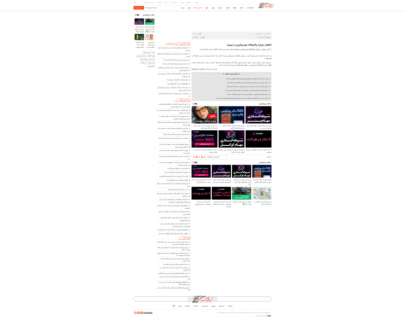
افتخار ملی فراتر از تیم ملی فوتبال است (177, 180)
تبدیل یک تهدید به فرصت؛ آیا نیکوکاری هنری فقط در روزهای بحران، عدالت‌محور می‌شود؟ (174, 105)
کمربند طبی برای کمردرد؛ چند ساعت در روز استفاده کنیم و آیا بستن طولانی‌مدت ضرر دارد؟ (173, 243)
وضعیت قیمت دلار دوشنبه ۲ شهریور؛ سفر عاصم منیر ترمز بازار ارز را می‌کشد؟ (174, 163)
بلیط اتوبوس (151, 66)
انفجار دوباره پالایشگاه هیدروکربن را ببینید (249, 45)
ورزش (213, 8)
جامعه (241, 8)
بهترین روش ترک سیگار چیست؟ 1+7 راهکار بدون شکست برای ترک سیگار (173, 248)
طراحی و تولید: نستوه (261, 316)
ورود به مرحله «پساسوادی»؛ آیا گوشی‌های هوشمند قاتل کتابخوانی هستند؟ (247, 79)
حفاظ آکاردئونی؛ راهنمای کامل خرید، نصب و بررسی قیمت (175, 277)
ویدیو (182, 8)
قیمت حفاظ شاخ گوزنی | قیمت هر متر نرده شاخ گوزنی (173, 273)
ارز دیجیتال (143, 63)
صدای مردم (174, 2)
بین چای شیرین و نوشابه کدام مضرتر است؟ (175, 60)
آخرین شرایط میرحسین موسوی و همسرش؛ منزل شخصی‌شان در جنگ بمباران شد (175, 225)
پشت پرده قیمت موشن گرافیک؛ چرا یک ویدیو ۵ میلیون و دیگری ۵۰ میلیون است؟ (173, 254)
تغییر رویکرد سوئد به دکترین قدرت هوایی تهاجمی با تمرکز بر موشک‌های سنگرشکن (174, 117)
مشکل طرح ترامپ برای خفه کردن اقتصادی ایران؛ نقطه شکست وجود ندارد (247, 82)
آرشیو (153, 2)
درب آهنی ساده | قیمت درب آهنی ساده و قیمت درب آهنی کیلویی (174, 269)
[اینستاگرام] (141, 312)
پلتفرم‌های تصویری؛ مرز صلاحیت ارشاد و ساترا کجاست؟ (172, 230)
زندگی (189, 8)
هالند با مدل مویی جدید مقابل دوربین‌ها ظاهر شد (173, 176)
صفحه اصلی (267, 34)
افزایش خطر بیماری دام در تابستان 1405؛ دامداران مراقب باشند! (175, 260)
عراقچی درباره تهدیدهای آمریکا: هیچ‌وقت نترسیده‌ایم (173, 233)
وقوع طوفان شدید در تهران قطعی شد (177, 84)
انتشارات (159, 2)
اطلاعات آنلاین (266, 5)
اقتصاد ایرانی (143, 59)
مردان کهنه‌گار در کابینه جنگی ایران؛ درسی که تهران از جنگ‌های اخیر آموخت (247, 86)
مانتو (153, 52)
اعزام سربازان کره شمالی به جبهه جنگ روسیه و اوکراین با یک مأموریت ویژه (174, 69)
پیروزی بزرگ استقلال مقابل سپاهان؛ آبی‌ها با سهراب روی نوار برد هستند (173, 194)
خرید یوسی (152, 59)
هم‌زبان (182, 2)
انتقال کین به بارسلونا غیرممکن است (177, 168)
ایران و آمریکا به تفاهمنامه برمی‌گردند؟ (177, 80)
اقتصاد (227, 8)
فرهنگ (234, 8)
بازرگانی (185, 238)
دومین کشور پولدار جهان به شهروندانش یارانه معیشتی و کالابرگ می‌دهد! (247, 94)
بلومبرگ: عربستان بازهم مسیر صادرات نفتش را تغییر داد (174, 94)
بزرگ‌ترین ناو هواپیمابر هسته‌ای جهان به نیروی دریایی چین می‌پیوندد (174, 129)
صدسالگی (189, 2)
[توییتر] (138, 312)
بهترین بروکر (151, 63)
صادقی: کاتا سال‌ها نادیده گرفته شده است (176, 172)
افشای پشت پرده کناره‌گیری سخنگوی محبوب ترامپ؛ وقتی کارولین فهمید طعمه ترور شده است (242, 98)
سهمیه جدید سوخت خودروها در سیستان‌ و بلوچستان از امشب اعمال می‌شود (173, 88)
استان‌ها (198, 8)
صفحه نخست (250, 8)
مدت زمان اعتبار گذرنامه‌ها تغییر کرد (178, 189)
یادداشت (166, 2)
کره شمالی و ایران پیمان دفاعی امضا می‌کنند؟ (175, 64)
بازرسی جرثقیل (146, 52)
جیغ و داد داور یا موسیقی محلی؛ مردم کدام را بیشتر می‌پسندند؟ (175, 151)
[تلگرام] (135, 312)
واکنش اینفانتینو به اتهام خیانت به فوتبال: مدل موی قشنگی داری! (174, 212)
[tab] (184, 44)
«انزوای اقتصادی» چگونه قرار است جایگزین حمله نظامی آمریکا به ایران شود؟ (246, 90)
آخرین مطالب (183, 100)
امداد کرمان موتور (141, 56)
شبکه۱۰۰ (196, 2)
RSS (174, 306)
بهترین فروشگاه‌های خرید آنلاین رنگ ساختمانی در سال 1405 (173, 289)
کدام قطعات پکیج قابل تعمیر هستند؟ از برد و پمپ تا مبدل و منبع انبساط (174, 283)
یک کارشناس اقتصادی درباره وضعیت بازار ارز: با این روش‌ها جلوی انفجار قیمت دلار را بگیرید (174, 200)
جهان (206, 8)
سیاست (220, 8)
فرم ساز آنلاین (151, 56)
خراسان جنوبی (259, 34)
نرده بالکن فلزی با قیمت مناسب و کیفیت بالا (175, 264)
